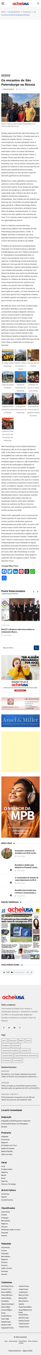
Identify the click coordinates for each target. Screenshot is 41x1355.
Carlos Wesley (6, 1298)
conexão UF (25, 1051)
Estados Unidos (6, 1169)
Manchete (14, 1094)
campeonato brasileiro (10, 1051)
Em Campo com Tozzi (9, 1145)
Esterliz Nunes (6, 1316)
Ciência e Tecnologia (8, 1184)
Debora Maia (5, 1307)
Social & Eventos (14, 12)
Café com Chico (6, 1154)
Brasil (3, 1178)
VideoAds (6, 1243)
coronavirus (6, 1061)
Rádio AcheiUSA (6, 1151)
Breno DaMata (6, 1292)
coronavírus (17, 1061)
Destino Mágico (6, 1310)
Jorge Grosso (23, 1289)
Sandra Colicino (24, 1321)
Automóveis (5, 1212)
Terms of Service (33, 1341)
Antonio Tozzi (6, 1289)
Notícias (4, 1127)
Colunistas (6, 1282)
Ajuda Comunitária (7, 1148)
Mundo (3, 1175)
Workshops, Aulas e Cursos (10, 1229)
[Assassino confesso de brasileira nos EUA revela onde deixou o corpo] (6, 853)
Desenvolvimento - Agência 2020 (20, 1351)
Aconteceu (27, 12)
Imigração (5, 1071)
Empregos (5, 1218)
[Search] (38, 3)
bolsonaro (13, 1041)
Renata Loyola (24, 1318)
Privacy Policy (23, 1341)
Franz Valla (5, 1319)
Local (3, 1166)
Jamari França (24, 1286)
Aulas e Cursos (6, 1268)
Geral (4, 1162)
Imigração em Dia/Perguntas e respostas (15, 1121)
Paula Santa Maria (25, 1307)
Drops (3, 1313)
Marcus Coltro (24, 1295)
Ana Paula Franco (7, 1286)
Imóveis (4, 1215)
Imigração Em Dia (7, 1328)
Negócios (4, 1142)
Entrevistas (5, 1139)
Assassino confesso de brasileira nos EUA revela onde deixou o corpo (25, 853)
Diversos (4, 1265)
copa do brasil (7, 1056)
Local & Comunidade (11, 1110)
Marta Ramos (8, 89)
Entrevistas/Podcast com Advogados (14, 1124)
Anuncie (4, 1235)
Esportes (4, 1181)
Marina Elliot (23, 1298)
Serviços (4, 1227)
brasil (28, 1041)
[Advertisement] (20, 41)
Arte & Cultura (8, 1190)
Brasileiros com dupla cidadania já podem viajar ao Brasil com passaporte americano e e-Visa (19, 1076)
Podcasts (6, 1132)
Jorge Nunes (23, 1292)
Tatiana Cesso (24, 1327)
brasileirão (16, 1046)
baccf (4, 1041)
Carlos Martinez (6, 1295)
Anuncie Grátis (13, 1341)
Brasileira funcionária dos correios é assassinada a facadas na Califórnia (25, 892)
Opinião (21, 1304)
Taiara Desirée (24, 1324)
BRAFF (21, 1041)
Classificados (8, 1208)
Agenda (4, 1197)
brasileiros (6, 1046)
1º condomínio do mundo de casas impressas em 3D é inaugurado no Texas (26, 880)
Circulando (5, 1301)
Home (3, 12)
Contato (21, 1343)
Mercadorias (5, 1221)
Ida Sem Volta (6, 1325)
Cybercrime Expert (7, 1304)
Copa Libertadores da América (26, 1056)
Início (6, 1341)
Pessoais (4, 1233)
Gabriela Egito (6, 1322)
